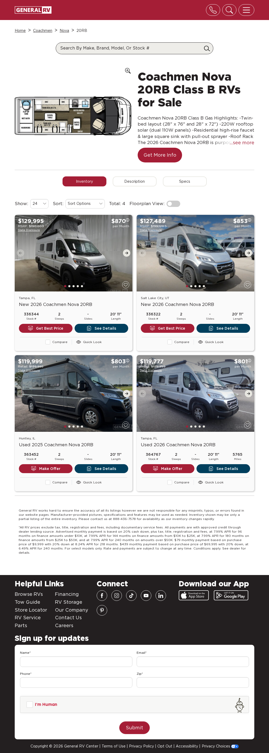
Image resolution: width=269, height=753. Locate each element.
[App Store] (194, 595)
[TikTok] (131, 595)
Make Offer (49, 469)
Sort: (58, 203)
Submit (134, 727)
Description (134, 181)
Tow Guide (27, 602)
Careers (64, 625)
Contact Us (68, 617)
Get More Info (159, 155)
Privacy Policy (141, 746)
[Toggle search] (229, 10)
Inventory (84, 181)
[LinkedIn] (161, 595)
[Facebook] (102, 595)
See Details (105, 328)
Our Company (71, 610)
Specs (184, 181)
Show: (21, 203)
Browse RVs (29, 594)
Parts (21, 625)
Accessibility (187, 746)
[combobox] (39, 203)
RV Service (28, 617)
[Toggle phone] (213, 10)
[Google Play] (231, 595)
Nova (64, 30)
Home (20, 30)
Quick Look (92, 342)
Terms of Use (114, 746)
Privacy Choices (216, 746)
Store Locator (31, 610)
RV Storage (68, 602)
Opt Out (164, 746)
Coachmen (42, 30)
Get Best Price (49, 328)
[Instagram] (116, 595)
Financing (67, 594)
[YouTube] (146, 595)
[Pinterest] (102, 610)
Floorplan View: (147, 203)
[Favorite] (125, 284)
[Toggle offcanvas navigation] (246, 10)
